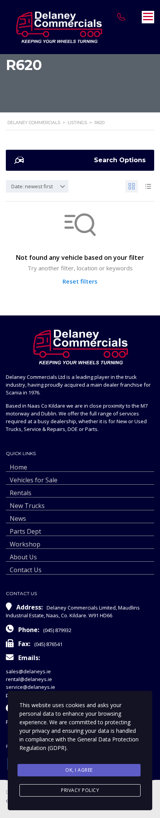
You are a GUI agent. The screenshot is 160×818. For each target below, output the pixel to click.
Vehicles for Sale (33, 480)
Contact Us (26, 570)
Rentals (20, 493)
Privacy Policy (80, 790)
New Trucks (27, 505)
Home (18, 467)
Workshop (25, 544)
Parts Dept (25, 531)
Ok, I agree (79, 770)
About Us (23, 557)
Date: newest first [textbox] (32, 186)
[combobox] (37, 186)
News (18, 518)
